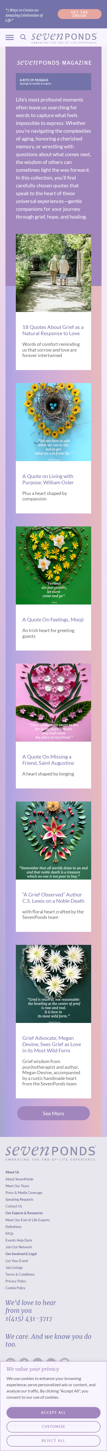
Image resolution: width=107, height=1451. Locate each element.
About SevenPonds (19, 1179)
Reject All (53, 1441)
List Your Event (16, 1261)
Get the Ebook (79, 14)
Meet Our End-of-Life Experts (27, 1220)
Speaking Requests (19, 1199)
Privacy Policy (15, 1281)
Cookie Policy (15, 1288)
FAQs (9, 1233)
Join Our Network (18, 1247)
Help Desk (24, 1240)
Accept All (53, 1413)
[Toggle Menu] (9, 37)
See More (53, 1113)
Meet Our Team (17, 1186)
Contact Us (13, 1206)
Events (10, 1240)
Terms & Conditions (20, 1274)
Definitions (13, 1227)
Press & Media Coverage (23, 1193)
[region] (53, 1406)
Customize (53, 1427)
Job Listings (14, 1267)
